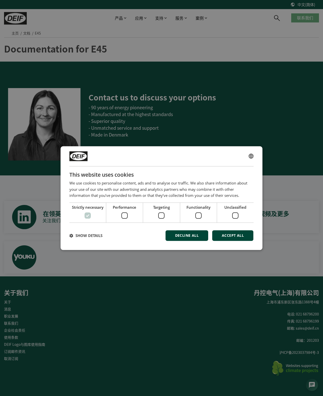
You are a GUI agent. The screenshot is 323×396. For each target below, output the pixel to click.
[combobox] (251, 156)
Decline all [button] (187, 235)
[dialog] (161, 198)
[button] (85, 235)
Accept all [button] (233, 235)
